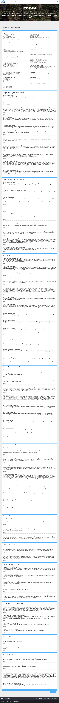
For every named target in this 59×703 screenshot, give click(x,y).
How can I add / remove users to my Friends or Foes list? (41, 54)
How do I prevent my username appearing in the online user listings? (15, 49)
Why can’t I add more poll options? (10, 65)
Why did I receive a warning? (9, 70)
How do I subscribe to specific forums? (38, 68)
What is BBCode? (6, 78)
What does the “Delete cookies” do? (10, 43)
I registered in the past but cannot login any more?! (13, 39)
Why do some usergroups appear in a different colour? (41, 39)
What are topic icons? (7, 87)
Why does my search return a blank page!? (38, 60)
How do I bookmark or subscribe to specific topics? (40, 67)
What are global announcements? (10, 82)
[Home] (3, 2)
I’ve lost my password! (7, 41)
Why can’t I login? (6, 38)
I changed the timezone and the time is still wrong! (13, 51)
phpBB (25, 217)
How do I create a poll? (7, 64)
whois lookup (36, 673)
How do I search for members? (36, 61)
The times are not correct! (8, 50)
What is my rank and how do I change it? (11, 56)
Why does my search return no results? (38, 59)
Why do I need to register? (8, 34)
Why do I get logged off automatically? (11, 42)
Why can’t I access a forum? (9, 67)
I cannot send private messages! (36, 46)
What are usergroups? (34, 36)
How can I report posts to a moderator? (11, 71)
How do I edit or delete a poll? (9, 66)
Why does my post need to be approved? (11, 73)
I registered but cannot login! (9, 37)
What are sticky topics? (8, 85)
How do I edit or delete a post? (9, 62)
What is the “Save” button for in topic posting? (12, 72)
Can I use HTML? (6, 79)
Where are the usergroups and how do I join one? (40, 37)
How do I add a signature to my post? (10, 63)
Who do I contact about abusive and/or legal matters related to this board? (42, 81)
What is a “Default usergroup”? (36, 41)
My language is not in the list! (9, 52)
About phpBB (37, 659)
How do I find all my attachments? (37, 74)
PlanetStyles (16, 701)
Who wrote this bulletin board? (36, 78)
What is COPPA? (6, 35)
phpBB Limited (37, 658)
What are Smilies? (6, 80)
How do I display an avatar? (8, 55)
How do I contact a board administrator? (38, 83)
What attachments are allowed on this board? (39, 73)
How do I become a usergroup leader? (37, 38)
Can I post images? (7, 81)
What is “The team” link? (35, 42)
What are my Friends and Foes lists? (37, 53)
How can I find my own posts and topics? (38, 62)
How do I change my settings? (9, 47)
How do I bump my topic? (8, 74)
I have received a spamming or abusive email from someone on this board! (42, 49)
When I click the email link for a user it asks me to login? (14, 57)
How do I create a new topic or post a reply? (12, 61)
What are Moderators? (34, 35)
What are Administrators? (35, 34)
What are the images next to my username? (12, 53)
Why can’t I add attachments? (9, 68)
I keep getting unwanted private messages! (39, 47)
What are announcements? (8, 84)
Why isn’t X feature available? (36, 79)
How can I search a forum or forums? (37, 58)
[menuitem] (15, 2)
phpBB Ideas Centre (7, 666)
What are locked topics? (8, 86)
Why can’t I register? (7, 36)
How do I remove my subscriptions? (37, 69)
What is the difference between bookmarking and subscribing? (42, 66)
